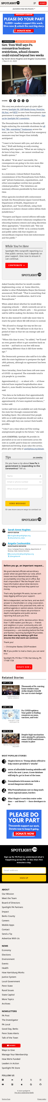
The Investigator (10, 1020)
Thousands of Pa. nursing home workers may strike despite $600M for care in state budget (32, 689)
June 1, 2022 (7, 707)
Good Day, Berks (10, 1029)
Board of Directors (11, 902)
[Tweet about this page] (23, 100)
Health (5, 968)
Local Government (11, 981)
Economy (6, 950)
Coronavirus (8, 41)
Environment (8, 959)
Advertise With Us (11, 938)
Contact (6, 929)
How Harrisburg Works (13, 972)
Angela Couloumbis (19, 543)
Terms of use (6, 1099)
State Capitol (8, 994)
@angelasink (15, 556)
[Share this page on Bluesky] (18, 100)
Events (5, 963)
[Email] (9, 536)
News (5, 945)
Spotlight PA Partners (12, 907)
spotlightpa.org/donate (34, 449)
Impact (5, 911)
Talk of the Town (10, 1037)
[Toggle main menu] (35, 3)
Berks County (8, 916)
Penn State (7, 985)
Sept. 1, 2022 (7, 683)
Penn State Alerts (10, 1033)
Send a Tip (7, 934)
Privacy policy (41, 1099)
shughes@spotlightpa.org (20, 535)
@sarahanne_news (17, 538)
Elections (6, 954)
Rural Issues (8, 990)
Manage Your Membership (15, 1054)
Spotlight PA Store (11, 1068)
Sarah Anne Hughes (19, 529)
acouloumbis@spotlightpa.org (22, 554)
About (5, 889)
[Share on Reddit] (27, 100)
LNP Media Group (27, 109)
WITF (15, 112)
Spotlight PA (13, 109)
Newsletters (9, 1011)
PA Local (6, 1024)
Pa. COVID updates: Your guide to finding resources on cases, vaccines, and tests (31, 714)
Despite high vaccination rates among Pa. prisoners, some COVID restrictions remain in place (33, 738)
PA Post (5, 112)
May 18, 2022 (7, 731)
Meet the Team (9, 898)
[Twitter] (9, 538)
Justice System (9, 977)
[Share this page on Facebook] (14, 100)
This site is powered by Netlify (24, 1093)
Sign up (24, 878)
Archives (6, 1003)
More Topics (8, 999)
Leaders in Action (10, 1063)
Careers (5, 920)
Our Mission (8, 894)
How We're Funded (11, 1059)
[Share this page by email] (10, 100)
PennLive (40, 109)
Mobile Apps (8, 925)
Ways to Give (8, 1050)
